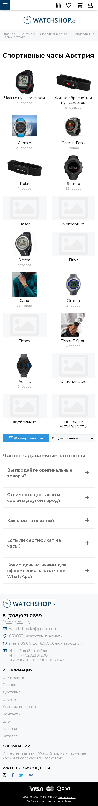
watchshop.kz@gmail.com (33, 628)
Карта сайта (67, 797)
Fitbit (73, 260)
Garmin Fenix (73, 143)
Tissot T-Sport (73, 341)
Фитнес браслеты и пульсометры (73, 100)
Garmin (24, 143)
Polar (24, 183)
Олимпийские (73, 381)
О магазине (13, 677)
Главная (10, 728)
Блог (7, 721)
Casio (24, 300)
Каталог (10, 736)
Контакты (11, 714)
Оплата (9, 699)
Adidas (25, 381)
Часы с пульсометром (24, 98)
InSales (66, 801)
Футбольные (24, 422)
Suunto (73, 183)
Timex (24, 341)
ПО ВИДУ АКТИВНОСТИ (74, 424)
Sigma (24, 260)
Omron (73, 300)
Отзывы (10, 684)
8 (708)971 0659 (22, 616)
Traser (24, 224)
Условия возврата (19, 706)
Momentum (73, 224)
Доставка (11, 692)
